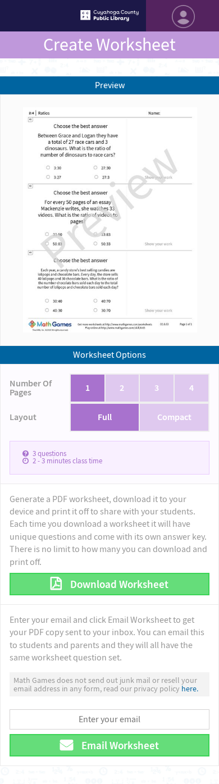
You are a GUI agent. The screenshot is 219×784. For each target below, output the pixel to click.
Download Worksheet (118, 584)
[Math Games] (109, 15)
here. (189, 688)
